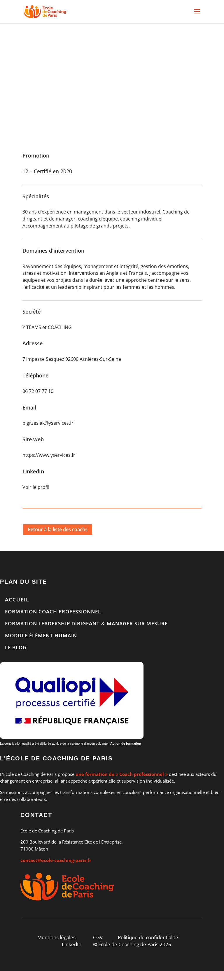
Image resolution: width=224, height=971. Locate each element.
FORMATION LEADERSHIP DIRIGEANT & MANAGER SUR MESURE (86, 623)
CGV (98, 937)
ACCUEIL (17, 599)
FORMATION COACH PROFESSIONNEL (53, 611)
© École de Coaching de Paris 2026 (132, 944)
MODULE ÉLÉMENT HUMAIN (41, 635)
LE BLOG (16, 647)
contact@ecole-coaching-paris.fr (55, 860)
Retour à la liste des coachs (58, 529)
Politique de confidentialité (148, 937)
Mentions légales (56, 937)
